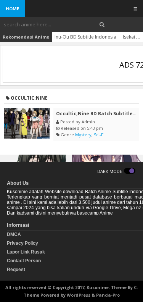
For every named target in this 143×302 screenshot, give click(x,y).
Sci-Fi (99, 134)
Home (12, 8)
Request (16, 269)
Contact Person (24, 260)
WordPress (78, 295)
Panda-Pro (108, 295)
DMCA (14, 234)
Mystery (83, 134)
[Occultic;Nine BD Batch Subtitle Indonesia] (27, 123)
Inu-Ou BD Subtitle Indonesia (85, 37)
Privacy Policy (22, 243)
